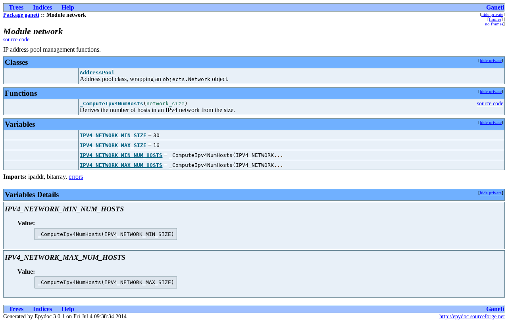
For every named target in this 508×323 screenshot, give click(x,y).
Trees (16, 7)
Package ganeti (21, 15)
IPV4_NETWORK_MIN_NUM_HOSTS (121, 155)
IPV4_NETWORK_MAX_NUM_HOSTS (121, 165)
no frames (494, 23)
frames (495, 19)
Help (68, 7)
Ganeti (495, 7)
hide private (492, 14)
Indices (42, 7)
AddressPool (97, 72)
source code (16, 40)
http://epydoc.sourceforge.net (472, 316)
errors (76, 176)
